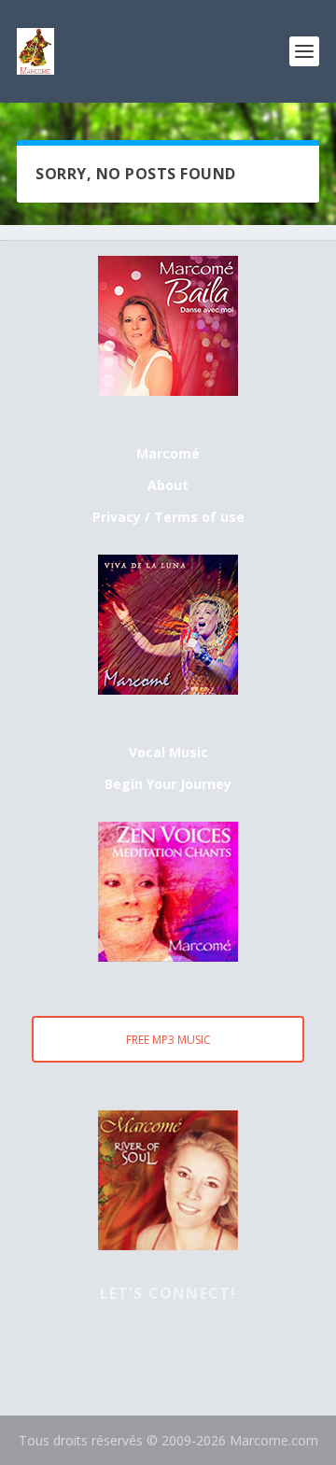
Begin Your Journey (168, 784)
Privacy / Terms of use (168, 517)
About (168, 485)
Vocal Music (168, 752)
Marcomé (168, 453)
